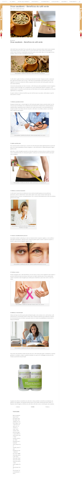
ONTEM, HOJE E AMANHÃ (23, 1)
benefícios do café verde (27, 404)
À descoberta (73, 1)
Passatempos (35, 1)
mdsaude (44, 135)
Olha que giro (55, 1)
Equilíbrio (64, 1)
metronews (42, 304)
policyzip (43, 348)
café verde (35, 404)
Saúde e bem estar (20, 8)
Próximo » (47, 406)
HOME (32, 407)
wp (45, 264)
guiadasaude (43, 73)
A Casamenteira (45, 1)
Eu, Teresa (12, 1)
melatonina (49, 401)
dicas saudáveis (51, 404)
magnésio (18, 402)
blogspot (26, 227)
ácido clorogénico (18, 404)
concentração (44, 404)
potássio (12, 402)
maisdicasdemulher (43, 182)
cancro (39, 404)
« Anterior (18, 406)
